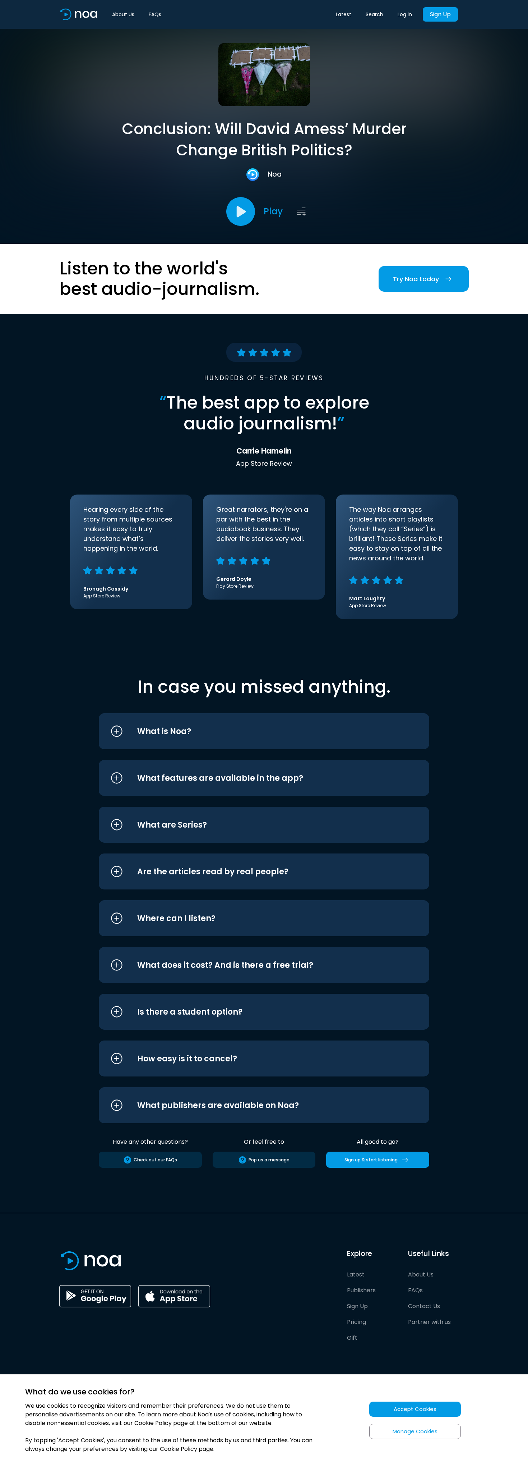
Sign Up (440, 14)
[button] (250, 731)
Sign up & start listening (371, 1160)
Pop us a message (269, 1160)
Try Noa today (416, 278)
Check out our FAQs (155, 1160)
